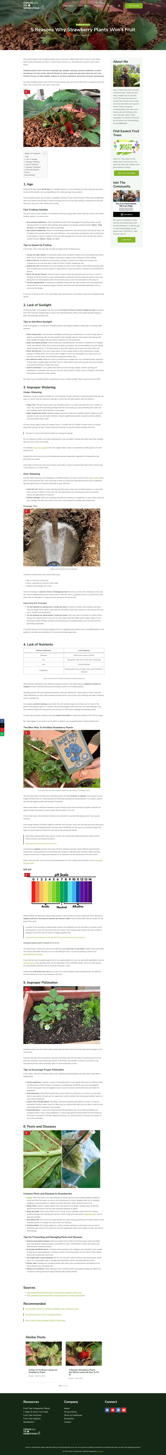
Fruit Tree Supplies (32, 1418)
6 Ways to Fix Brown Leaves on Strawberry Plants (43, 1371)
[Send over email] (2, 734)
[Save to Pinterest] (2, 730)
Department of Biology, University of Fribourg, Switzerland (40, 843)
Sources (27, 172)
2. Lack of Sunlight (30, 159)
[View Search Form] (119, 6)
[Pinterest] (112, 1410)
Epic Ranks (100, 1451)
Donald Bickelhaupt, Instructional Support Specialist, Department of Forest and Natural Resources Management (55, 937)
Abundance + (29, 1422)
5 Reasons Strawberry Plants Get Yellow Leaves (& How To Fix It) (84, 1372)
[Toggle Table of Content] (43, 153)
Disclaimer (69, 1418)
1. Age (26, 156)
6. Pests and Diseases (31, 170)
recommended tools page (32, 954)
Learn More (127, 239)
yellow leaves (94, 478)
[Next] (98, 1363)
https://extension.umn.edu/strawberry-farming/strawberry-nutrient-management (56, 1295)
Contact (67, 1422)
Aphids (29, 1197)
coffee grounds (29, 963)
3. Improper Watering (31, 162)
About (67, 1408)
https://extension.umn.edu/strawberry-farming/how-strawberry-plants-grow (54, 1292)
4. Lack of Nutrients (31, 164)
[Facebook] (107, 1410)
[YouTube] (123, 1410)
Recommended (29, 175)
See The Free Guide (126, 173)
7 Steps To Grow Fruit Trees (35, 1411)
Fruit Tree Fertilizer (32, 1415)
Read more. (123, 123)
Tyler (78, 35)
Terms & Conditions (73, 1415)
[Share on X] (2, 725)
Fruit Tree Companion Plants (36, 1408)
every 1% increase (39, 448)
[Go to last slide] (29, 1363)
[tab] (59, 1385)
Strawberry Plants (83, 24)
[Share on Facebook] (2, 721)
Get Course (134, 5)
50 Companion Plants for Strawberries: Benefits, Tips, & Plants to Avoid (51, 1309)
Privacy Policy (70, 1411)
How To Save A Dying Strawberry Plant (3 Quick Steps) (45, 1320)
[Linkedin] (118, 1410)
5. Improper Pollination (32, 167)
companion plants (89, 1214)
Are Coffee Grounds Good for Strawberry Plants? (43, 1314)
